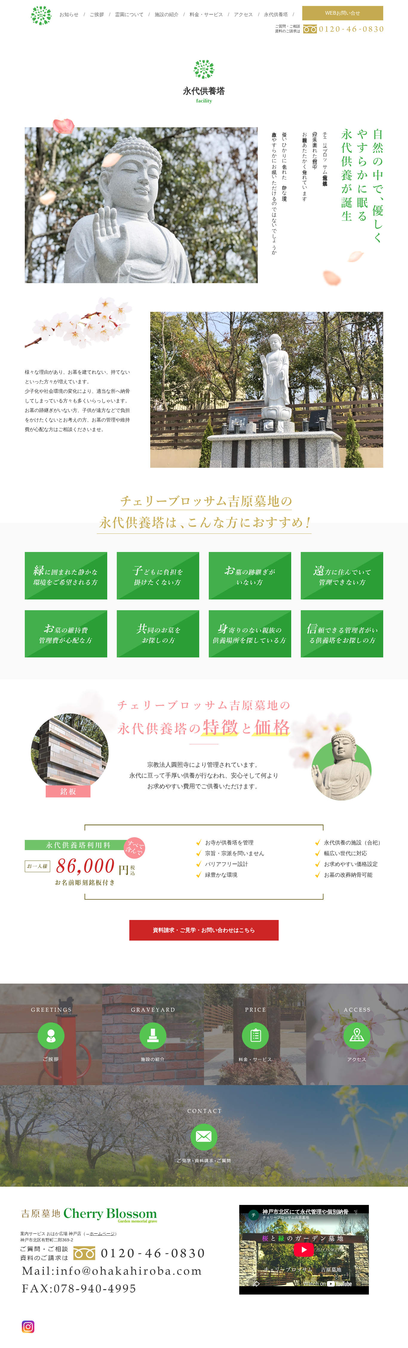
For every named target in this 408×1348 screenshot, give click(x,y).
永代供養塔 (276, 14)
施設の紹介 (167, 14)
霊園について (129, 14)
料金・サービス (206, 14)
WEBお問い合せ (342, 13)
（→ (85, 1233)
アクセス (243, 14)
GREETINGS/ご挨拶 (51, 1034)
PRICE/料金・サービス (255, 1034)
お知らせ (69, 14)
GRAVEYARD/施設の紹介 (153, 1034)
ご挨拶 (97, 14)
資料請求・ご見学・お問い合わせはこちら (204, 930)
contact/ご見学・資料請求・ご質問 (204, 1136)
